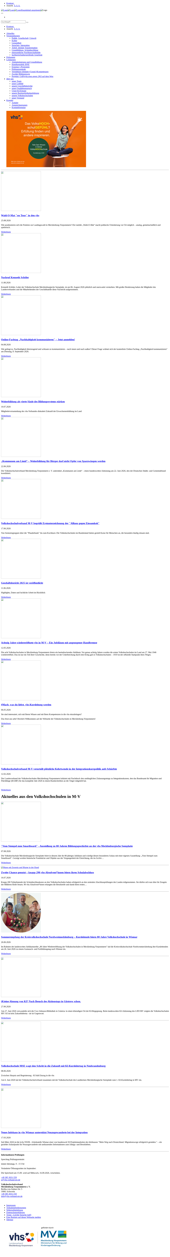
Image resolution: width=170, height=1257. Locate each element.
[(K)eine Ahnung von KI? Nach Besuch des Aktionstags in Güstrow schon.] (21, 996)
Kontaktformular (19, 107)
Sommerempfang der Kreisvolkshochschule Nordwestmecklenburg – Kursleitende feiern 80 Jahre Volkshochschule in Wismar (69, 937)
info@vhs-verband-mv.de (11, 1196)
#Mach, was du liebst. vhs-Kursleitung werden (26, 704)
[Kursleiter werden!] (46, 166)
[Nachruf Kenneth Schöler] (21, 272)
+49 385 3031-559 (9, 1177)
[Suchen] (27, 22)
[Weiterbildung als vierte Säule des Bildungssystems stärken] (21, 396)
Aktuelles (10, 33)
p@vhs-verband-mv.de (10, 1180)
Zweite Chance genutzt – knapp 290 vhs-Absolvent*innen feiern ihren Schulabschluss (47, 872)
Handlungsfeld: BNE (20, 64)
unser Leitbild (17, 83)
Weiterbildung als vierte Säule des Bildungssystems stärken (33, 401)
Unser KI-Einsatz (19, 91)
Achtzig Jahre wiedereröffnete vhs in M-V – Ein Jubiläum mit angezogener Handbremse (49, 642)
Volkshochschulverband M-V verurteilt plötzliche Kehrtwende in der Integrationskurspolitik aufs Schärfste (59, 769)
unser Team (16, 81)
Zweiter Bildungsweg (21, 74)
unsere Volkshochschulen (22, 95)
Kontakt (9, 100)
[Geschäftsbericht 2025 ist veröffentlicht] (21, 578)
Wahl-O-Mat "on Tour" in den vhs (20, 215)
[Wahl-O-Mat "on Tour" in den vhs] (21, 210)
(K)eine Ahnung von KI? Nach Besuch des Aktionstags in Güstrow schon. (41, 1001)
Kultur (14, 40)
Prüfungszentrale (19, 69)
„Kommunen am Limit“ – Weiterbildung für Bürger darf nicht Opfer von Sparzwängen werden (53, 461)
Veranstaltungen (13, 36)
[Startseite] (11, 10)
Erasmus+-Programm (20, 67)
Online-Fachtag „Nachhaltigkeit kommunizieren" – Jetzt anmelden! (38, 339)
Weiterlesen (6, 232)
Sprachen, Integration (21, 45)
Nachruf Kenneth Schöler (15, 277)
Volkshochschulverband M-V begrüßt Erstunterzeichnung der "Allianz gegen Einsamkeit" (50, 523)
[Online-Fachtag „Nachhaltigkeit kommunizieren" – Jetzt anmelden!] (21, 334)
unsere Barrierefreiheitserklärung (25, 93)
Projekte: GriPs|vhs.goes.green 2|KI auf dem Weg (32, 76)
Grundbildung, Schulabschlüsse (25, 50)
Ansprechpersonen (19, 105)
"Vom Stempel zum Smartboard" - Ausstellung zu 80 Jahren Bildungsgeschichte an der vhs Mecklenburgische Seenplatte (67, 846)
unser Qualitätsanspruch (22, 88)
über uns (10, 79)
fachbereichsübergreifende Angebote (27, 55)
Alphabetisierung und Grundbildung (27, 62)
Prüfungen (10, 57)
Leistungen (11, 60)
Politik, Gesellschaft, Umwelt (24, 38)
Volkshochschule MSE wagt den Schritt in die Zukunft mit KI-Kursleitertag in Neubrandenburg (53, 1065)
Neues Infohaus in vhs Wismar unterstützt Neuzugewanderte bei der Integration (44, 1132)
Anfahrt (15, 103)
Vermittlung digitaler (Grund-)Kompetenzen (30, 71)
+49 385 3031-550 (9, 1194)
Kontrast (10, 3)
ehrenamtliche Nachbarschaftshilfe (26, 52)
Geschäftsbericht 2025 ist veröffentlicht (22, 583)
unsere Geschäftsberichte (22, 86)
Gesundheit (16, 43)
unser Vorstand (18, 98)
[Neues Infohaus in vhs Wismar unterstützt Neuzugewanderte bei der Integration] (21, 1127)
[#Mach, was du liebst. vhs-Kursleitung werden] (21, 699)
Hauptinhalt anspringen (31, 10)
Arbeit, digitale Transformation (24, 48)
